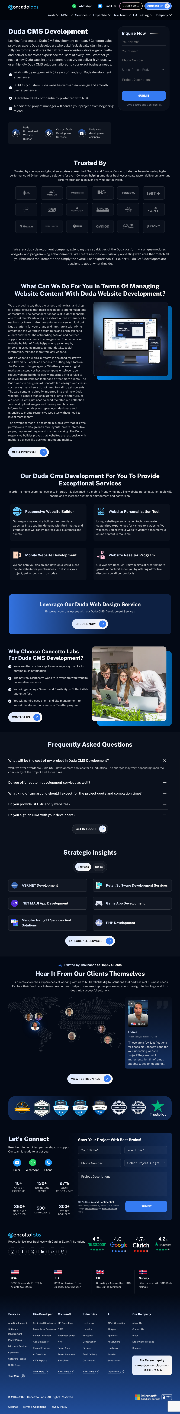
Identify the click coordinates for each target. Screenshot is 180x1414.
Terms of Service (36, 740)
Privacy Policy (18, 740)
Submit (148, 735)
